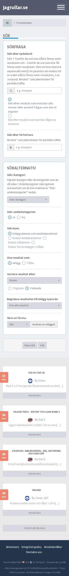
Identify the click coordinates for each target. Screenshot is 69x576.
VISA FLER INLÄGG (34, 528)
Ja (13, 217)
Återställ (30, 345)
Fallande (35, 288)
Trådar (30, 263)
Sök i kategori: (16, 175)
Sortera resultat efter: (21, 274)
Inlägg (16, 263)
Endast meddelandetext (26, 238)
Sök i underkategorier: (21, 212)
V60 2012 (36, 490)
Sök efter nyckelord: (20, 54)
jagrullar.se (15, 7)
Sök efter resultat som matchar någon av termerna (32, 122)
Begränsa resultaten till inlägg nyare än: (32, 299)
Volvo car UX (36, 372)
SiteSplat (40, 562)
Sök (42, 345)
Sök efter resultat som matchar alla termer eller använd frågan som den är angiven (32, 107)
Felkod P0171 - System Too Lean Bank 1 (36, 412)
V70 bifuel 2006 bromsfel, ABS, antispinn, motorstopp (36, 452)
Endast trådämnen (19, 242)
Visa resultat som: (18, 257)
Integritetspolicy (31, 547)
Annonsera (12, 547)
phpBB (62, 562)
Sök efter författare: (20, 135)
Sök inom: (13, 228)
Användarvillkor (53, 547)
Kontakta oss (34, 552)
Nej (23, 217)
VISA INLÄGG (34, 395)
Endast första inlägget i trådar (26, 247)
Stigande (18, 288)
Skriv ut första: (16, 318)
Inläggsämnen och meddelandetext (35, 233)
